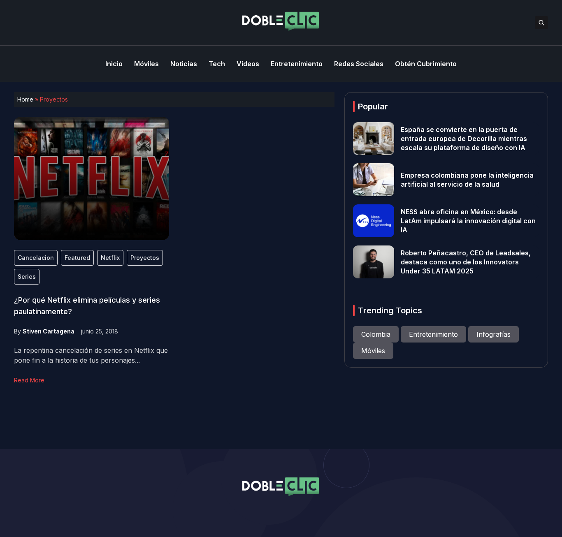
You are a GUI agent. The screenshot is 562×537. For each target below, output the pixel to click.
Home (25, 99)
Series (27, 276)
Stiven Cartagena (48, 331)
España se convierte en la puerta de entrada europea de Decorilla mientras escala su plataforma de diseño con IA (464, 138)
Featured (77, 257)
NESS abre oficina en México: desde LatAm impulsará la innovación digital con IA (468, 221)
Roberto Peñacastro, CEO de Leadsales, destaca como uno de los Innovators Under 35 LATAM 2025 (466, 262)
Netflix (110, 257)
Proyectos (144, 257)
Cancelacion (36, 257)
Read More (29, 380)
